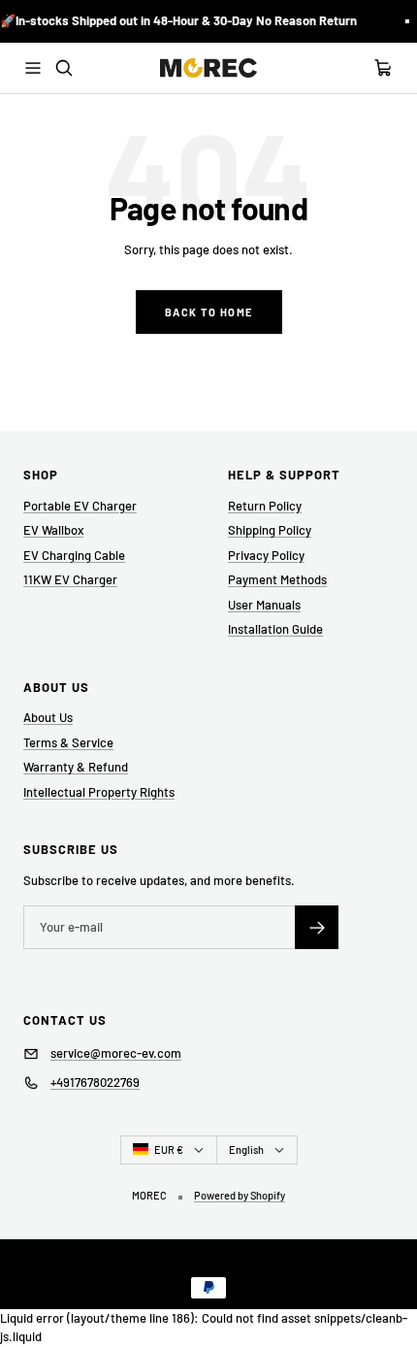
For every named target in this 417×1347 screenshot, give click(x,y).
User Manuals (264, 604)
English (246, 1149)
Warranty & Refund (75, 766)
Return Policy (265, 505)
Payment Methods (277, 579)
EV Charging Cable (74, 555)
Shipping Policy (269, 530)
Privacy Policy (266, 555)
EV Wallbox (53, 530)
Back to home (209, 312)
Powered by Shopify (239, 1195)
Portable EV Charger (80, 505)
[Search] (64, 68)
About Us (48, 717)
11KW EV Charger (70, 579)
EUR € (168, 1149)
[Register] (316, 927)
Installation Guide (275, 629)
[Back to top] (389, 1284)
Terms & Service (68, 742)
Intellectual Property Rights (99, 792)
